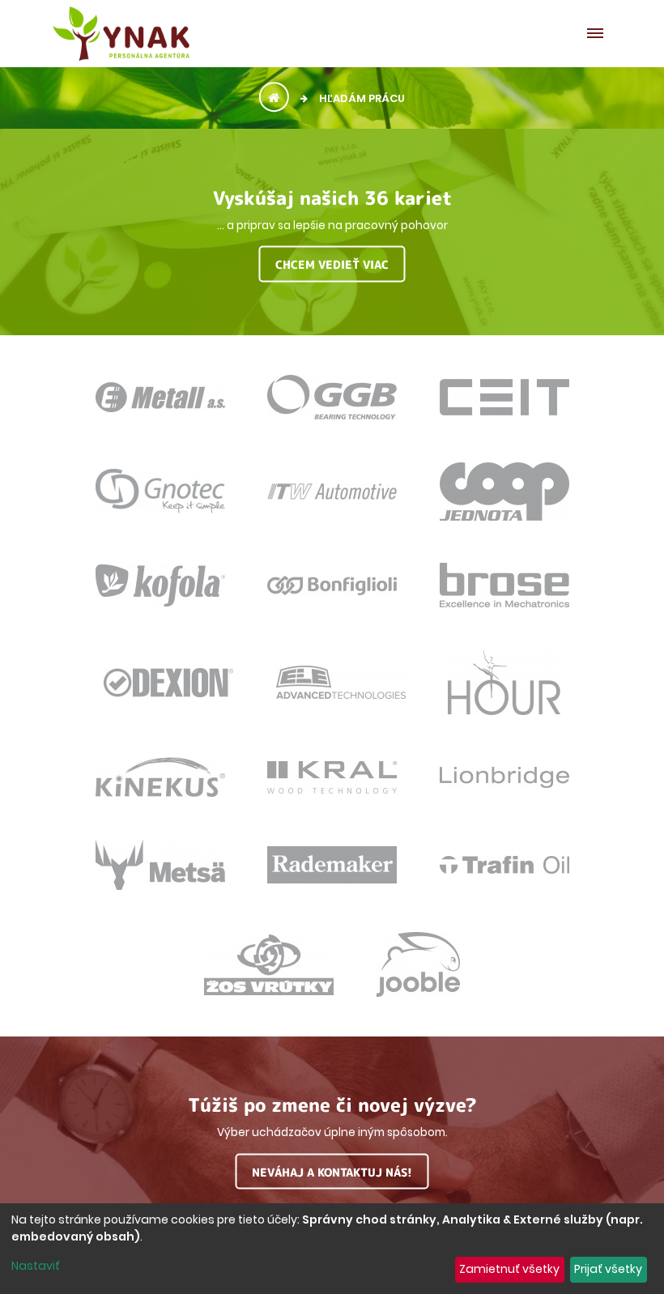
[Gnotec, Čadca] (160, 504)
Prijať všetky (608, 1269)
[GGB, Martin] (332, 410)
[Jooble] (418, 988)
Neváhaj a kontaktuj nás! (332, 1171)
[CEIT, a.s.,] (504, 406)
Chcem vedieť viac (332, 264)
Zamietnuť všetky (509, 1269)
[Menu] (599, 33)
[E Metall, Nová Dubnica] (160, 403)
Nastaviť (35, 1266)
